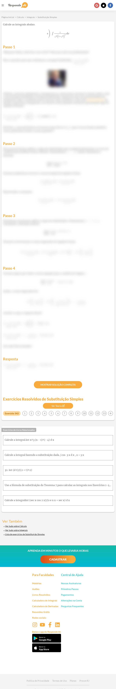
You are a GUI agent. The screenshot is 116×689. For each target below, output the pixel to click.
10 (84, 413)
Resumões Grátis (41, 612)
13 (104, 413)
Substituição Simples (47, 17)
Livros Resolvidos (41, 594)
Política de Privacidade (38, 680)
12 (97, 413)
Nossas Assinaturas (71, 583)
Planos (73, 680)
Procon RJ (84, 680)
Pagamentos (67, 594)
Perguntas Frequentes (72, 606)
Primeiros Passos (70, 589)
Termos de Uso (59, 680)
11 (91, 413)
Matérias (36, 583)
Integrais (31, 17)
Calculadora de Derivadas (45, 606)
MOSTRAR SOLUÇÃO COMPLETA (58, 384)
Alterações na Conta (71, 600)
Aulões (35, 589)
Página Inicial (8, 17)
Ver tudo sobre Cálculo (16, 526)
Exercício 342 (12, 413)
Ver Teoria (57, 405)
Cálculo (20, 17)
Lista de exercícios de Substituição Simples (25, 534)
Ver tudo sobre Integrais (16, 530)
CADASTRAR (58, 559)
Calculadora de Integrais (44, 600)
